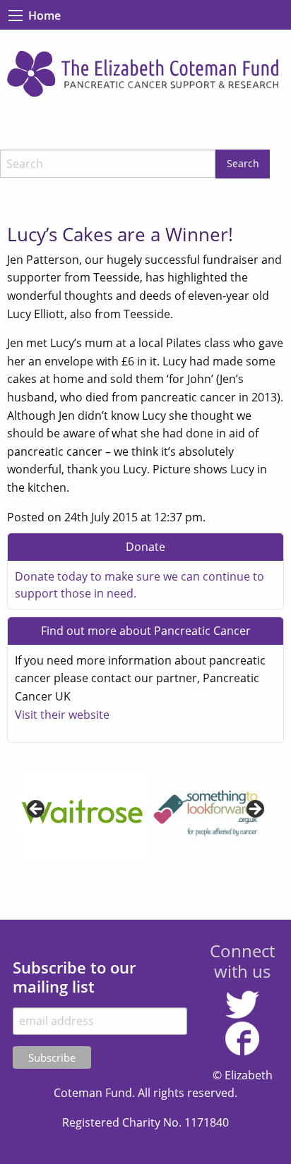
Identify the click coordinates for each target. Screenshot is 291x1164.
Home (44, 15)
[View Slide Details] (73, 813)
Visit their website (62, 714)
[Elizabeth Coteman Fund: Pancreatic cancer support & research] (145, 74)
